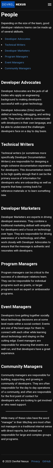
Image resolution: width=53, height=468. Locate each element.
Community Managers (18, 68)
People (9, 14)
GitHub (46, 461)
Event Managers (14, 62)
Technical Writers (15, 44)
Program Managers (16, 56)
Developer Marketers (17, 50)
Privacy (35, 461)
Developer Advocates (17, 39)
